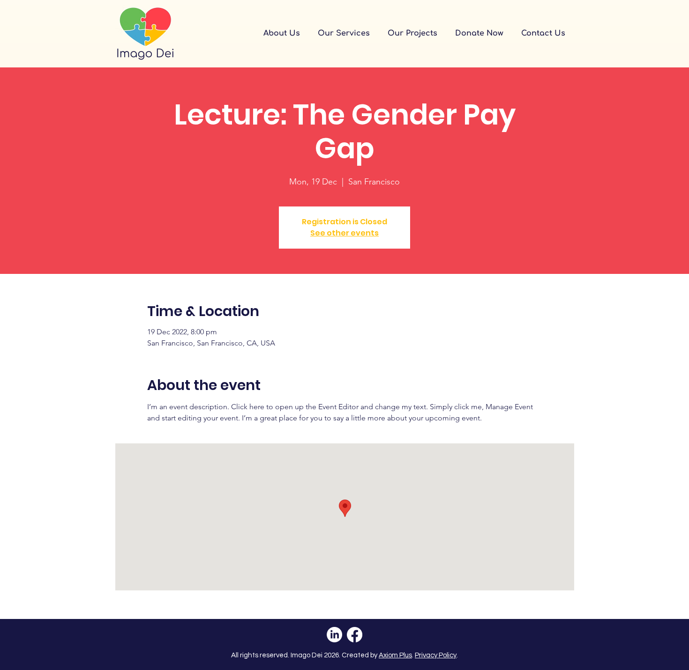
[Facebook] (354, 634)
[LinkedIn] (334, 634)
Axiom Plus (395, 655)
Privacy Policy (436, 655)
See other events (344, 233)
